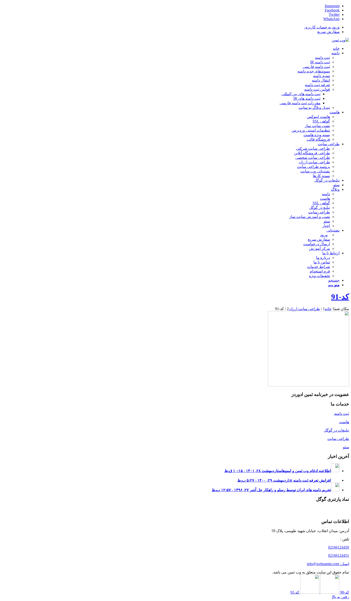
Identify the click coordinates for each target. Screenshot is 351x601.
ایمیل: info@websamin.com (328, 564)
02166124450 (338, 547)
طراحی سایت (338, 439)
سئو (346, 447)
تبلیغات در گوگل (336, 430)
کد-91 (340, 296)
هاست (344, 422)
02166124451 (338, 555)
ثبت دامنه (341, 414)
